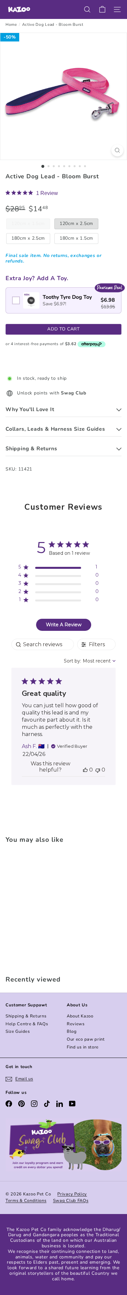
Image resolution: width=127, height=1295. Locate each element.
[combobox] (90, 661)
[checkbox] (63, 300)
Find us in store (83, 1047)
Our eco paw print (86, 1039)
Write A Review (63, 625)
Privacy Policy (72, 1194)
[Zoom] (117, 150)
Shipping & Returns (26, 1016)
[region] (58, 568)
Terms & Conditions (26, 1201)
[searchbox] (42, 644)
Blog (72, 1031)
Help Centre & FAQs (27, 1024)
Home (11, 24)
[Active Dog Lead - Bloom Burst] (46, 907)
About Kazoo (80, 1016)
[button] (85, 770)
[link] (32, 193)
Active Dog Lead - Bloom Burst (52, 24)
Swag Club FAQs (71, 1201)
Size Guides (18, 1031)
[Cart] (102, 9)
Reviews (76, 1024)
